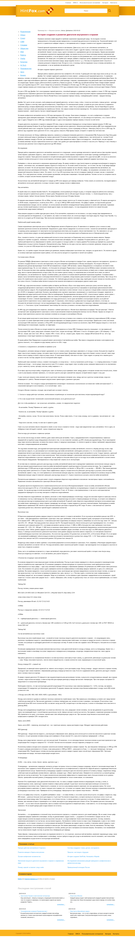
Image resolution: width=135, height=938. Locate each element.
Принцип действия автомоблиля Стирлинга (31, 848)
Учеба (22, 58)
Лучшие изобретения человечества (29, 856)
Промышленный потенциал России (79, 867)
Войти (20, 879)
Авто (22, 72)
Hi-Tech (23, 65)
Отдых (22, 35)
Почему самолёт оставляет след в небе (31, 867)
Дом (22, 52)
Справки (23, 45)
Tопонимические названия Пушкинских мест (34, 911)
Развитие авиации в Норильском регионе (31, 852)
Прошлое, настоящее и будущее (78, 852)
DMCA (75, 2)
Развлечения (25, 32)
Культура (23, 62)
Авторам (105, 2)
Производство (26, 68)
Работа (23, 55)
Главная (68, 2)
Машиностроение (54, 30)
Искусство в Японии (76, 896)
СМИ (22, 42)
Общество (24, 48)
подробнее (61, 904)
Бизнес (23, 75)
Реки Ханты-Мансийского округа (79, 911)
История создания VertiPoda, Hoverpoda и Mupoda (83, 856)
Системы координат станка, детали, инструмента (83, 848)
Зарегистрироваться (31, 879)
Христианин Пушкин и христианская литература (35, 896)
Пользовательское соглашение (90, 2)
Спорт (22, 38)
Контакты (113, 2)
